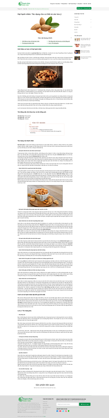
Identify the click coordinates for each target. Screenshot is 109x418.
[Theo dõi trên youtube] (60, 411)
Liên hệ (75, 32)
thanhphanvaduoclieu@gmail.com (29, 412)
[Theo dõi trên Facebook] (57, 411)
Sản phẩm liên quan (45, 385)
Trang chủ (76, 17)
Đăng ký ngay (85, 404)
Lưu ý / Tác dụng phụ (53, 43)
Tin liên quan (78, 35)
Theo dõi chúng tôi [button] (48, 399)
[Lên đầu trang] (105, 412)
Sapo (44, 416)
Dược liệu (76, 19)
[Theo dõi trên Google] (66, 411)
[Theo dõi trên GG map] (69, 411)
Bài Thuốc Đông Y (78, 24)
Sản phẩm (76, 27)
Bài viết (75, 29)
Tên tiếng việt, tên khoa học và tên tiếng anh (59, 41)
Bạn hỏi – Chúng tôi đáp (85, 8)
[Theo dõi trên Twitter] (63, 411)
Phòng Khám (77, 22)
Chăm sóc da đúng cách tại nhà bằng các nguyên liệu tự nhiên (86, 45)
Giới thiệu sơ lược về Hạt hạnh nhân (30, 41)
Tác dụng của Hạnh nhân (28, 43)
